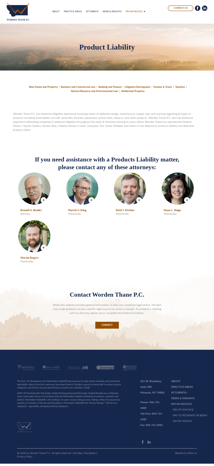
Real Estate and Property (43, 87)
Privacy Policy (24, 456)
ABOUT (56, 12)
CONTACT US (181, 8)
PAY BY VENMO (182, 421)
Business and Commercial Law (78, 87)
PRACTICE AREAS (73, 12)
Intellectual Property (133, 91)
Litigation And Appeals (137, 87)
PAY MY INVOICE (183, 409)
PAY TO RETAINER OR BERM (190, 415)
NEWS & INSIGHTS (112, 12)
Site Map (78, 453)
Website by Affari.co (186, 453)
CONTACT (107, 325)
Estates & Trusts (162, 87)
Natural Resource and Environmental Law (94, 91)
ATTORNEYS (92, 12)
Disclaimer (90, 453)
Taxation (180, 87)
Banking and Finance (110, 87)
